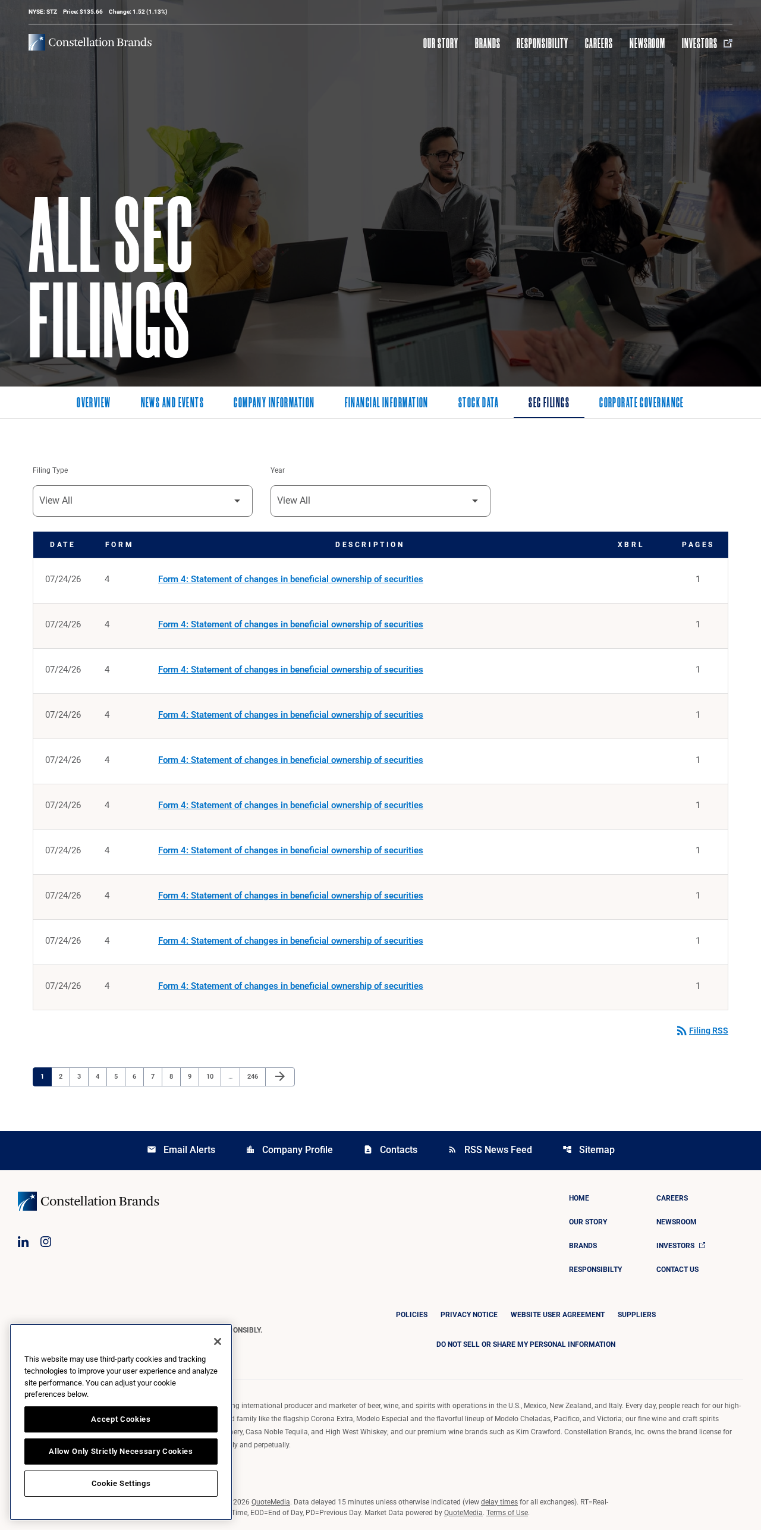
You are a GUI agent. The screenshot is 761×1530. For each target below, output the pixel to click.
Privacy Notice (469, 1315)
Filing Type (50, 470)
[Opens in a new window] (23, 1241)
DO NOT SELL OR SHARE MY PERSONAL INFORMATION (525, 1344)
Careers (599, 43)
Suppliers (637, 1315)
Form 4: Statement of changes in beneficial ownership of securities (290, 579)
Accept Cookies (120, 1419)
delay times (499, 1502)
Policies (411, 1315)
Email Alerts (181, 1149)
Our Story (440, 43)
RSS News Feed (490, 1149)
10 (213, 1076)
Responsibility (542, 43)
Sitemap (588, 1149)
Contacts (390, 1149)
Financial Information (387, 404)
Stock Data (478, 404)
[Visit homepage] (90, 42)
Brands (488, 43)
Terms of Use (507, 1513)
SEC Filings (549, 404)
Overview (94, 404)
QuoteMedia (270, 1502)
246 (254, 1076)
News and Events (173, 404)
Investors (700, 43)
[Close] (218, 1341)
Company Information (274, 404)
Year (278, 470)
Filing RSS (701, 1030)
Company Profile (289, 1149)
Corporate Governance (641, 404)
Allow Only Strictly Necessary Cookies (121, 1451)
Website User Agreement (558, 1315)
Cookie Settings (121, 1483)
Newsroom (648, 43)
